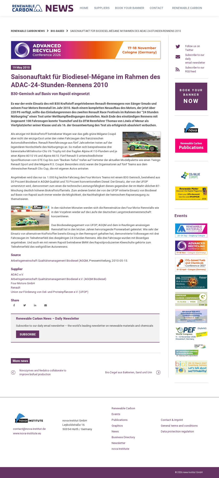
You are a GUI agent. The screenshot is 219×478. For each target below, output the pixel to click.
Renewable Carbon (187, 8)
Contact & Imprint (172, 419)
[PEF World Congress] (191, 339)
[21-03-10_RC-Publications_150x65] (191, 151)
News (115, 431)
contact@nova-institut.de (29, 428)
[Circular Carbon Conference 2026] (191, 305)
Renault (15, 287)
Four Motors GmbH (23, 283)
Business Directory (123, 437)
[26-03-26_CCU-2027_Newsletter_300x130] (191, 270)
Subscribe (28, 334)
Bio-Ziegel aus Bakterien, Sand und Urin (128, 372)
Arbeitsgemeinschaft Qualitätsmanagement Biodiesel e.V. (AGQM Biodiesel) (58, 279)
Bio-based (57, 31)
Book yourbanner (191, 96)
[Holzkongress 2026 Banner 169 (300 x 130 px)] (191, 287)
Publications (119, 419)
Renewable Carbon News (28, 31)
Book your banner (129, 8)
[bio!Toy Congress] (191, 373)
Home (84, 8)
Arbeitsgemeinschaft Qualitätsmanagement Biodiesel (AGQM (49, 260)
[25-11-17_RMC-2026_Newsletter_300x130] (191, 236)
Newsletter (118, 443)
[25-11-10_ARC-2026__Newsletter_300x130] (191, 253)
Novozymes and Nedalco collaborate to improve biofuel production (42, 372)
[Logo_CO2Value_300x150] (191, 182)
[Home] (43, 8)
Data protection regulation (177, 431)
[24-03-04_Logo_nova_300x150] (191, 134)
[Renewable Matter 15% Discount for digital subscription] (191, 199)
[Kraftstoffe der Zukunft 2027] (191, 356)
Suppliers (102, 8)
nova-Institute (120, 448)
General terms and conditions (179, 425)
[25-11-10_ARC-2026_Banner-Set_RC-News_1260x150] (86, 58)
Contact (156, 8)
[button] (14, 305)
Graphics (117, 425)
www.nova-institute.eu (27, 433)
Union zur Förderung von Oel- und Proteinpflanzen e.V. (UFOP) (49, 291)
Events (116, 414)
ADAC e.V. (17, 274)
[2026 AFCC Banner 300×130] (191, 322)
